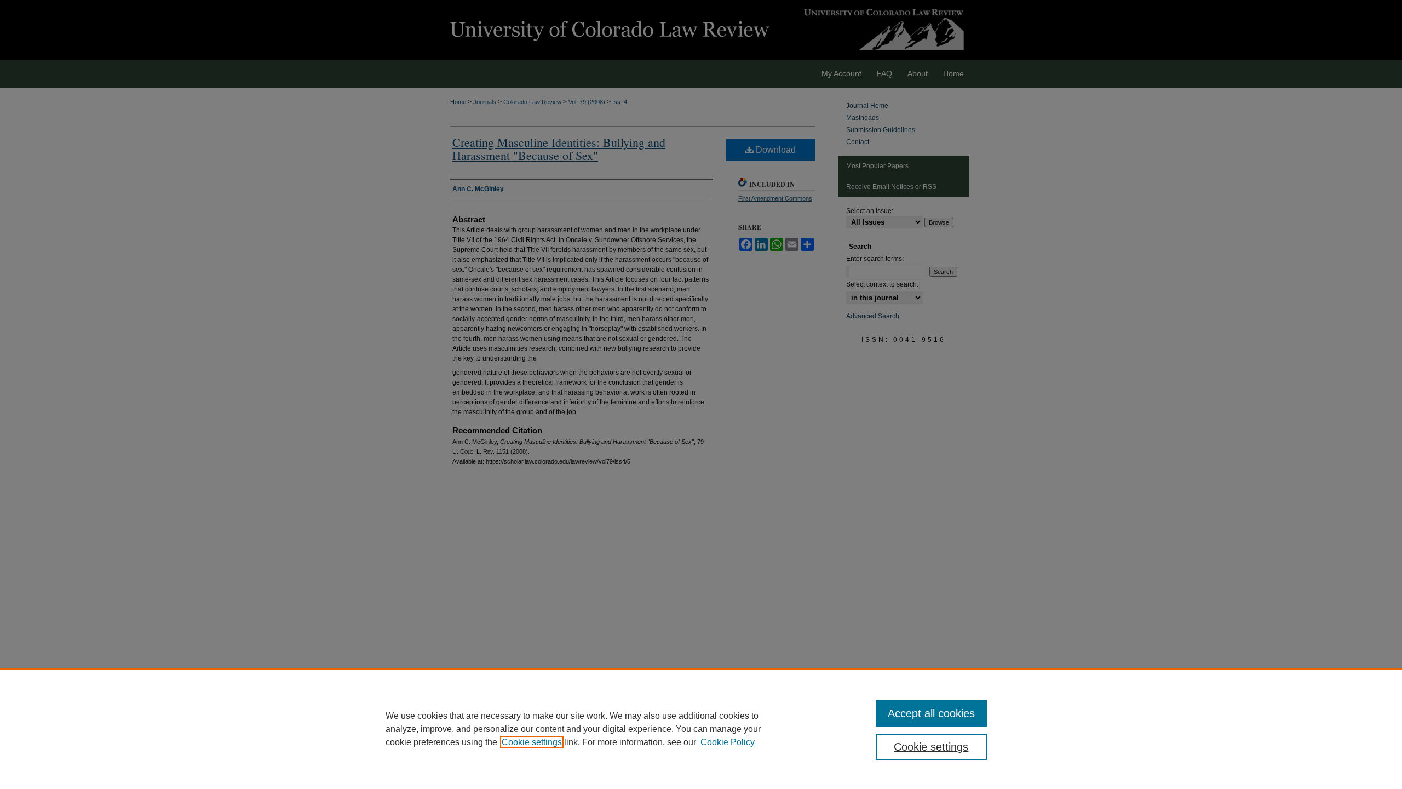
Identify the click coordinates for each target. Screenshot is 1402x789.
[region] (701, 728)
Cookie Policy (727, 742)
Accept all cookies (931, 713)
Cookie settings (532, 742)
